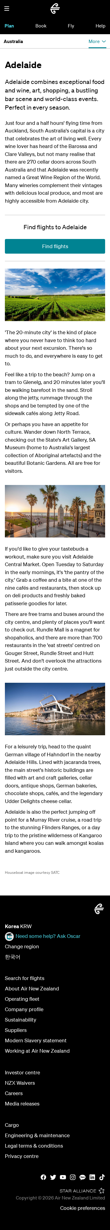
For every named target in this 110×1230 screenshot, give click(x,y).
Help (100, 26)
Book (40, 26)
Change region (22, 946)
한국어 (12, 956)
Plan (9, 26)
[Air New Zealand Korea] (55, 8)
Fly (71, 26)
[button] (7, 8)
